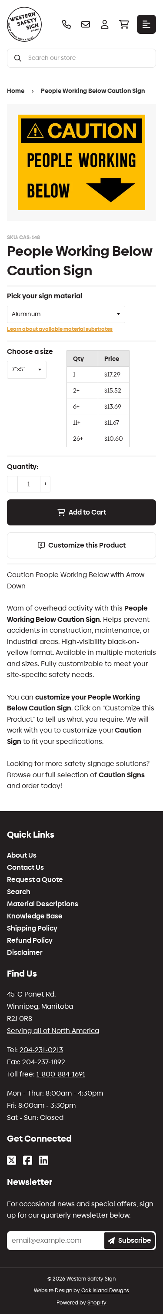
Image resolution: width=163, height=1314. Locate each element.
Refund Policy (30, 940)
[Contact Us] (85, 24)
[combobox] (88, 58)
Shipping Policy (32, 928)
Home (15, 91)
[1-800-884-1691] (66, 24)
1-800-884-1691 (61, 1074)
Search (18, 892)
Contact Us (25, 867)
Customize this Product (87, 545)
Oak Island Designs (105, 1291)
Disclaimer (25, 952)
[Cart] (123, 24)
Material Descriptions (42, 904)
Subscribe (134, 1240)
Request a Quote (35, 879)
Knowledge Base (35, 916)
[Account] (104, 24)
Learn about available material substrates (60, 329)
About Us (22, 855)
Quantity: (22, 466)
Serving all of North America (53, 1031)
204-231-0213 (41, 1050)
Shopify (96, 1303)
